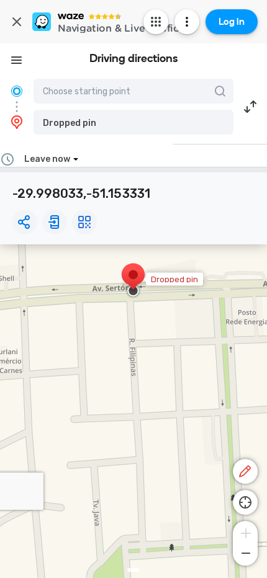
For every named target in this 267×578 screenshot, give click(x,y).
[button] (133, 122)
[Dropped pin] (133, 281)
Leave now (47, 159)
